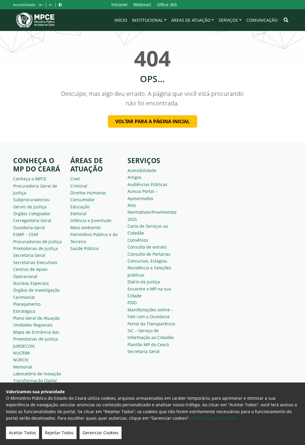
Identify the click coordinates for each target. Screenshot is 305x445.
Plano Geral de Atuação (36, 318)
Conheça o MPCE (29, 179)
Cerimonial (24, 297)
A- (50, 4)
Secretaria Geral (29, 255)
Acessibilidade (141, 170)
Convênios (137, 240)
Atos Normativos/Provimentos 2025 (152, 212)
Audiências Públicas (147, 184)
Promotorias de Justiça (35, 248)
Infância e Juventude (90, 220)
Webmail (142, 4)
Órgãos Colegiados (31, 213)
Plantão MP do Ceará (148, 344)
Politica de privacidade (213, 418)
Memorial (22, 367)
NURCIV (20, 360)
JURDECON (24, 346)
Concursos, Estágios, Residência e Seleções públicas (149, 268)
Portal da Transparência (151, 324)
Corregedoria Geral (32, 220)
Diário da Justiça (143, 282)
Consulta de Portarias (148, 254)
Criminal (78, 186)
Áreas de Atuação (191, 20)
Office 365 (167, 4)
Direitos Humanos (88, 193)
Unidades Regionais (33, 325)
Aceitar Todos (22, 432)
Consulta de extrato (146, 247)
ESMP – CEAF (25, 234)
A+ (41, 4)
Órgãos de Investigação (36, 290)
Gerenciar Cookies (101, 432)
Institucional (147, 20)
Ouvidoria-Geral (29, 227)
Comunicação (262, 20)
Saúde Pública (84, 248)
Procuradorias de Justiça (37, 241)
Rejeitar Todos (59, 432)
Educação (79, 207)
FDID (132, 302)
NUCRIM (21, 353)
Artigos (134, 177)
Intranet (119, 4)
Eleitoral (78, 213)
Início (120, 20)
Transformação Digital (35, 380)
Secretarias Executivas (35, 262)
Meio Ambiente (85, 227)
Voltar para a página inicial (152, 121)
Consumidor (82, 199)
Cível (75, 179)
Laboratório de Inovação (37, 374)
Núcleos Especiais (31, 283)
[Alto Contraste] (60, 4)
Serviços (228, 20)
